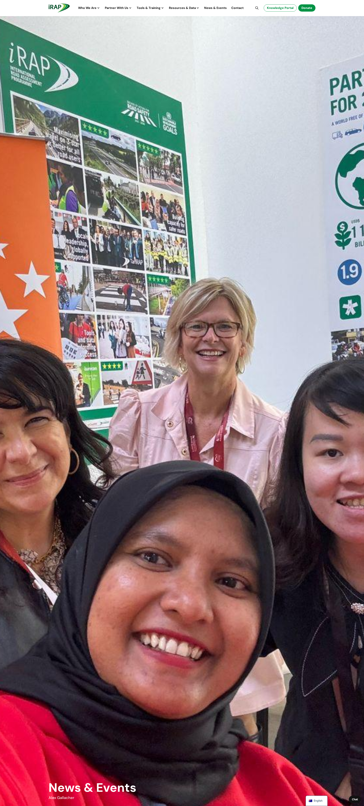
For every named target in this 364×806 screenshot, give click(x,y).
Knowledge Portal (280, 8)
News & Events (215, 8)
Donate (306, 8)
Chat (355, 799)
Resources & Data (182, 8)
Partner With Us (116, 8)
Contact (237, 8)
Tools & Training (149, 8)
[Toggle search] (257, 8)
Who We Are (87, 8)
